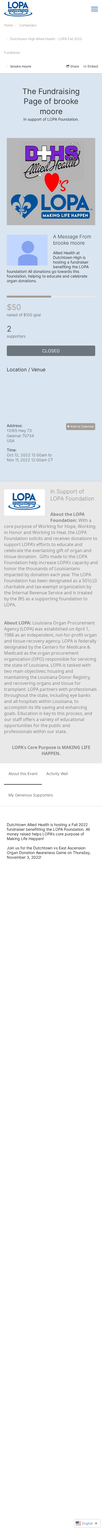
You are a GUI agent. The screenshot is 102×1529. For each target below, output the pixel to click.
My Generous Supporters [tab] (30, 795)
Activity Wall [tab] (57, 773)
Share (74, 66)
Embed (93, 66)
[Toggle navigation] (94, 9)
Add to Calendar (82, 426)
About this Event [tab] (23, 773)
